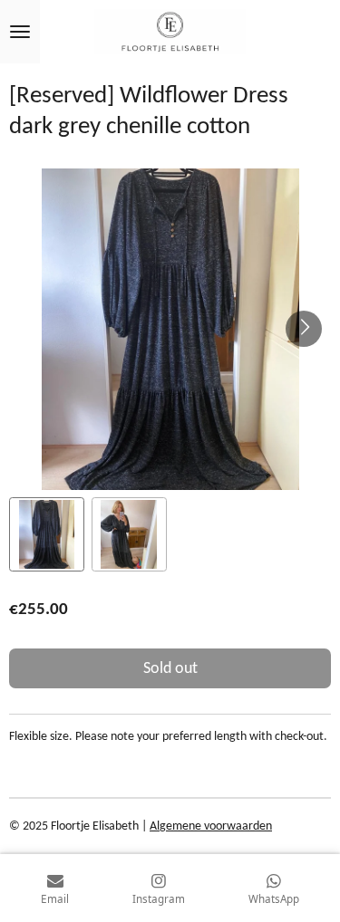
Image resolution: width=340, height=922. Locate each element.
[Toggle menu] (20, 31)
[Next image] (304, 329)
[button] (46, 534)
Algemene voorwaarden (211, 826)
